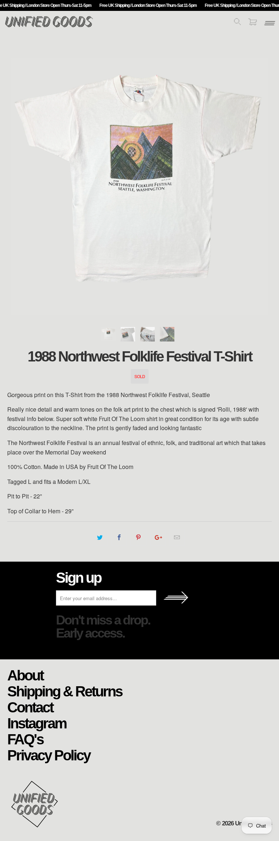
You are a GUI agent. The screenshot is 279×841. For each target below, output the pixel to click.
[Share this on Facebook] (119, 537)
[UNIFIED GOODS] (49, 26)
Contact (30, 707)
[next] (257, 186)
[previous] (21, 186)
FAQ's (25, 739)
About (25, 675)
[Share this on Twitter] (100, 537)
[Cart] (252, 23)
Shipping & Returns (64, 691)
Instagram (36, 723)
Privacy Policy (48, 755)
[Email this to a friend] (177, 537)
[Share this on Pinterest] (138, 537)
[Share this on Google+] (158, 537)
